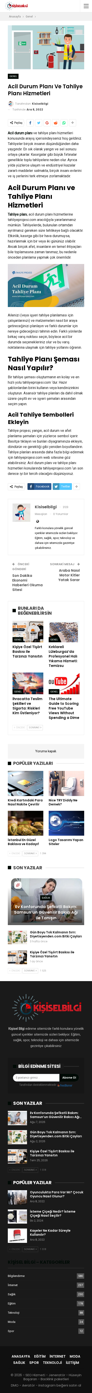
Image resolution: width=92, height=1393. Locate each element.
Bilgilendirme (16, 1276)
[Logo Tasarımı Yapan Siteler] (66, 823)
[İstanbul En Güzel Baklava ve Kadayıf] (25, 823)
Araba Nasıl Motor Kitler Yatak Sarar (69, 575)
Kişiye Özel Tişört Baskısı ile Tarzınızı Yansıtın (52, 954)
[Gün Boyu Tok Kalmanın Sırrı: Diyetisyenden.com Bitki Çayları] (17, 937)
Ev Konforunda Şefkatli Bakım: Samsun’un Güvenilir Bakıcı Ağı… (56, 1115)
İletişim (72, 1362)
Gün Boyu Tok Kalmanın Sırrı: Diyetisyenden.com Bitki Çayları (56, 934)
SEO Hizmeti (35, 1375)
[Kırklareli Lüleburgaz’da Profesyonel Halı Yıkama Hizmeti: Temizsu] (64, 631)
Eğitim (12, 1303)
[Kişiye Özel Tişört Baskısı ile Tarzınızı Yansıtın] (28, 631)
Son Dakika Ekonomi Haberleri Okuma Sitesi (27, 582)
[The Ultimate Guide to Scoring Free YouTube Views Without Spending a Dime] (64, 683)
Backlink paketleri (55, 1379)
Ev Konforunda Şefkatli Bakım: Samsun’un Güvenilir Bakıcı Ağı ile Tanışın (46, 912)
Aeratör (28, 1385)
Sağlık (46, 898)
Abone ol (69, 1077)
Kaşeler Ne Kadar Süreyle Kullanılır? (50, 1232)
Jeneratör (57, 1375)
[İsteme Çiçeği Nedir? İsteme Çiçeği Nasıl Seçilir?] (17, 1216)
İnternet (13, 1285)
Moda (11, 1322)
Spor (11, 1331)
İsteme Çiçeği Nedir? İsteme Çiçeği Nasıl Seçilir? (52, 1213)
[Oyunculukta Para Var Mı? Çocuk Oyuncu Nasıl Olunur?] (17, 1197)
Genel (13, 76)
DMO (15, 1385)
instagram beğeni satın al (59, 1385)
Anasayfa (21, 1356)
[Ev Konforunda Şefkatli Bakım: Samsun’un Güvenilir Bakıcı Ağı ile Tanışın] (17, 1118)
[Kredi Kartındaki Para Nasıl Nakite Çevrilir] (25, 783)
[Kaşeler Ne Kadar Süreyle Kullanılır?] (17, 1236)
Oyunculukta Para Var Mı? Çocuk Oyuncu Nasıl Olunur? (56, 1194)
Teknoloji (13, 1312)
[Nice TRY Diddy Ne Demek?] (66, 783)
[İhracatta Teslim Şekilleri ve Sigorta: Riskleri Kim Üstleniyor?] (28, 683)
